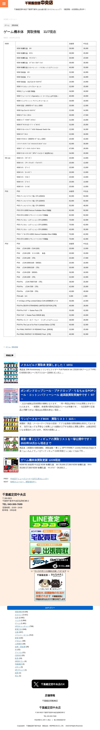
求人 (16, 676)
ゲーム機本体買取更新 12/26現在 (40, 460)
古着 (16, 632)
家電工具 (18, 629)
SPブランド (19, 670)
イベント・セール (22, 635)
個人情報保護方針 (60, 720)
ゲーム (8, 347)
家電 (16, 638)
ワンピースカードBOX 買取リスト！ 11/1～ (48, 418)
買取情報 (15, 347)
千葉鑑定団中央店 (50, 707)
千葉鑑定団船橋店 (50, 701)
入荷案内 (18, 644)
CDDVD (18, 655)
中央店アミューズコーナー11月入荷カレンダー (29, 479)
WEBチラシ (19, 661)
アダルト (18, 641)
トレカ (17, 620)
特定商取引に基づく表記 (43, 720)
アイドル (18, 652)
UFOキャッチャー (22, 626)
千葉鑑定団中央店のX (53, 684)
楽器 (16, 673)
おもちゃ (18, 615)
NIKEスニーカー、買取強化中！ (23, 482)
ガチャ (17, 667)
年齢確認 (18, 664)
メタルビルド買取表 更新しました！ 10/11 (47, 364)
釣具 (16, 658)
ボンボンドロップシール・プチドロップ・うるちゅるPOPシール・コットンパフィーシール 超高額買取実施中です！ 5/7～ (58, 394)
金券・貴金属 (20, 647)
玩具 (16, 618)
